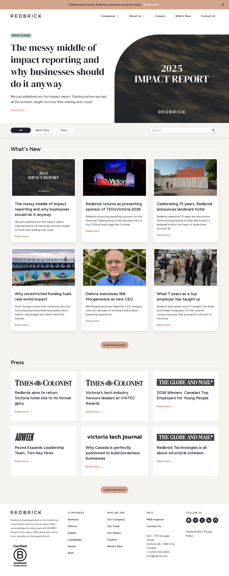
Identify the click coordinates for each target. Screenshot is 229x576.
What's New (42, 130)
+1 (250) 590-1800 (158, 552)
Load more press (114, 489)
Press (64, 130)
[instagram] (195, 520)
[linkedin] (209, 520)
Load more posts (114, 345)
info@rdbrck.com (157, 556)
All (20, 130)
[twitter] (202, 520)
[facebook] (188, 520)
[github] (215, 520)
